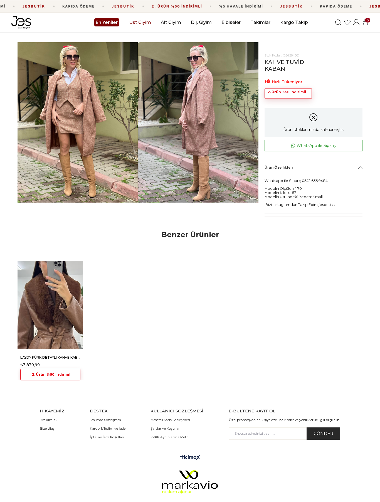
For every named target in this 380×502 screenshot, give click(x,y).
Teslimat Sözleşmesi (106, 420)
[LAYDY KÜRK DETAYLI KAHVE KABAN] (50, 305)
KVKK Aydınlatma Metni (169, 437)
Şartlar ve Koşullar (165, 428)
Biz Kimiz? (48, 420)
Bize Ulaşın (49, 428)
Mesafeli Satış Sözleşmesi (170, 420)
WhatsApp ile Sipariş (316, 145)
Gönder (323, 433)
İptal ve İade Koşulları (107, 437)
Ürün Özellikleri (279, 167)
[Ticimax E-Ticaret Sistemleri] (190, 458)
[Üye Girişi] (356, 22)
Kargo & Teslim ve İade (107, 428)
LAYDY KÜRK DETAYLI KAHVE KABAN (50, 357)
